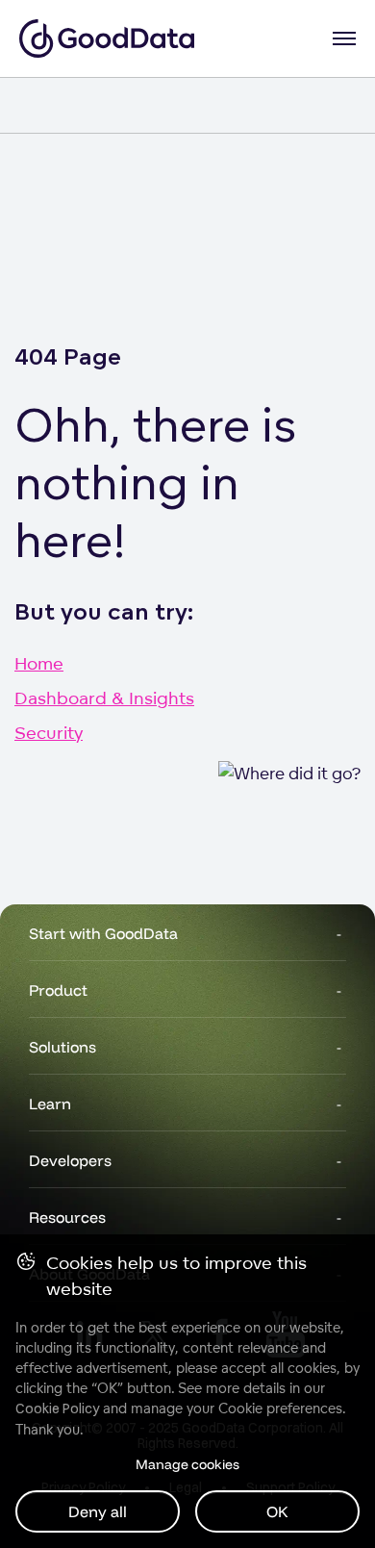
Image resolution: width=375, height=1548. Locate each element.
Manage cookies (187, 1464)
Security (48, 732)
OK (277, 1511)
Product (58, 990)
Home (38, 662)
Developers (70, 1160)
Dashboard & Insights (104, 697)
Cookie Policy (57, 1408)
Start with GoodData (103, 933)
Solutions (62, 1046)
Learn (50, 1103)
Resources (67, 1217)
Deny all (97, 1511)
